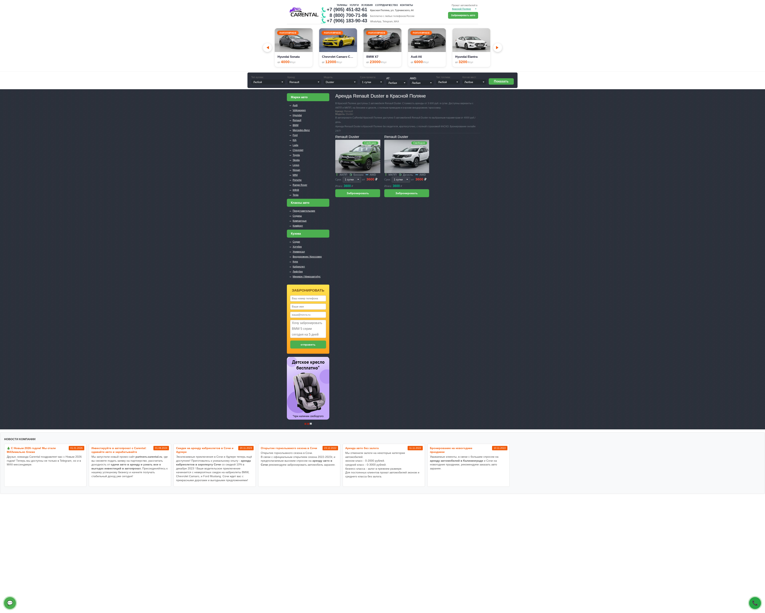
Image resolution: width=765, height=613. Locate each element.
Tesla (295, 195)
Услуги (354, 5)
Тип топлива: (443, 77)
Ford (295, 135)
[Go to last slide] (267, 47)
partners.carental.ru (148, 456)
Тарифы (342, 5)
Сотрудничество (386, 5)
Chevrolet (298, 150)
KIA (294, 140)
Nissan (296, 170)
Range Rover (300, 185)
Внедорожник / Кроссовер (307, 256)
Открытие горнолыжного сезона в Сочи (289, 448)
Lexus (296, 165)
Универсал (299, 251)
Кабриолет (299, 266)
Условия (367, 5)
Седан (296, 241)
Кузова (296, 233)
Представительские (304, 211)
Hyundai (297, 115)
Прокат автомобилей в (464, 5)
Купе (295, 261)
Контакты (406, 5)
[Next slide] (497, 47)
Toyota (296, 155)
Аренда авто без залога (362, 448)
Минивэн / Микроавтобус (307, 276)
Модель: (328, 77)
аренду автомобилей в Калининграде (456, 460)
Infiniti (296, 190)
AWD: (413, 78)
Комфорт (298, 225)
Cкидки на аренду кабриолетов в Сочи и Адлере (204, 450)
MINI (295, 175)
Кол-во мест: (469, 77)
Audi (295, 105)
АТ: (388, 78)
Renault (297, 120)
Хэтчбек (297, 246)
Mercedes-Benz (301, 130)
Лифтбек (298, 271)
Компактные (300, 220)
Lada (295, 145)
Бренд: (291, 77)
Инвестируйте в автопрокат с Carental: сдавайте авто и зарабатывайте (118, 450)
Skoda (296, 160)
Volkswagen (299, 110)
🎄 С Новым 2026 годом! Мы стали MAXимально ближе (31, 450)
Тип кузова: (257, 77)
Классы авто (300, 202)
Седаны (297, 215)
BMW (295, 125)
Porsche (297, 180)
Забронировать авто (463, 15)
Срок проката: (368, 77)
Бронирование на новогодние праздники (451, 450)
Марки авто (299, 97)
